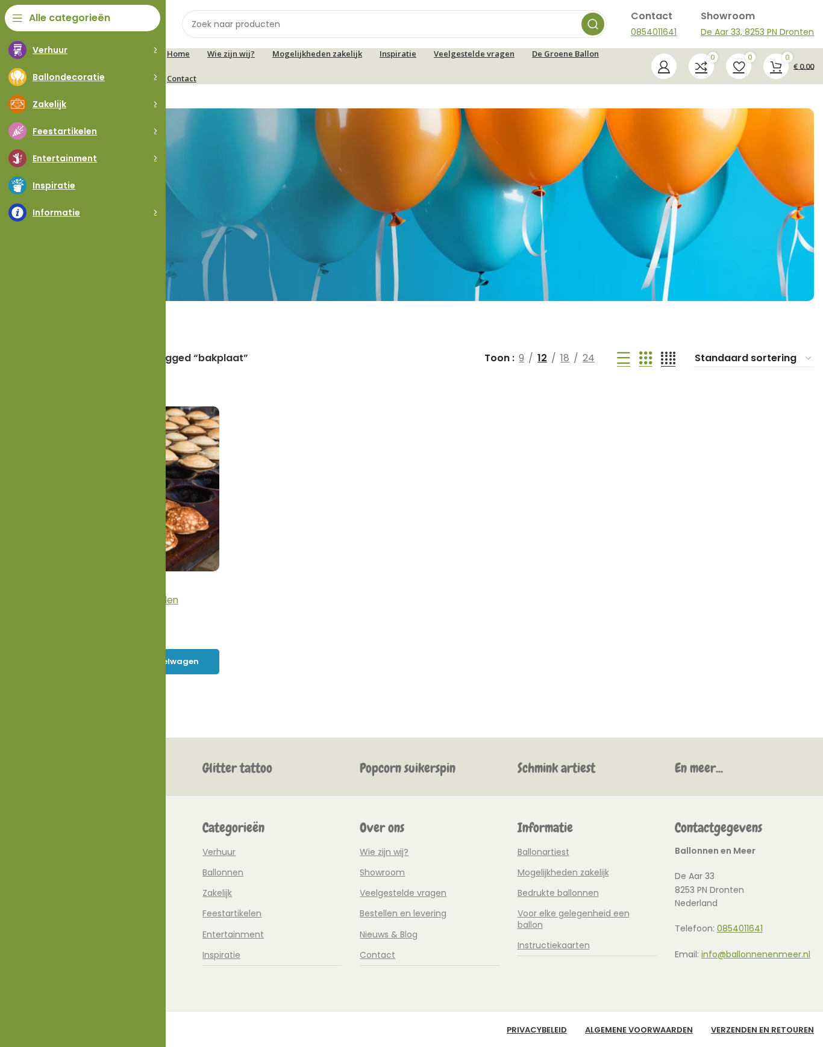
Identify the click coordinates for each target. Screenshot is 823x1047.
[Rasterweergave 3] (645, 358)
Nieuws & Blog (389, 934)
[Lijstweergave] (623, 358)
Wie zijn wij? (384, 852)
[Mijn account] (664, 66)
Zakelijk (217, 893)
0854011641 (740, 928)
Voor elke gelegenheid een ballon (574, 918)
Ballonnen (222, 872)
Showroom (382, 872)
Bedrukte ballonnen (558, 893)
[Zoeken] (592, 24)
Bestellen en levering (403, 913)
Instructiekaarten (554, 945)
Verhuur (219, 852)
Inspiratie (221, 955)
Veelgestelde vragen (403, 893)
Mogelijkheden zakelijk (563, 872)
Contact (377, 955)
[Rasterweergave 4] (668, 358)
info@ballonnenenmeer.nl (755, 954)
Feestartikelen (231, 913)
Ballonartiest (543, 852)
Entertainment (233, 934)
